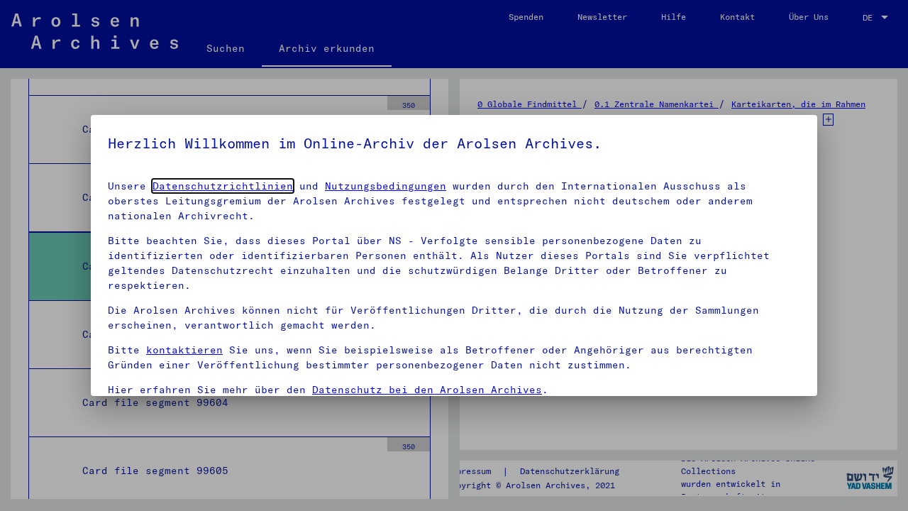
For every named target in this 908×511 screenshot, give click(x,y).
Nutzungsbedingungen (385, 186)
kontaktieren (184, 350)
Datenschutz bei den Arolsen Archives (427, 389)
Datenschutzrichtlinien (223, 186)
